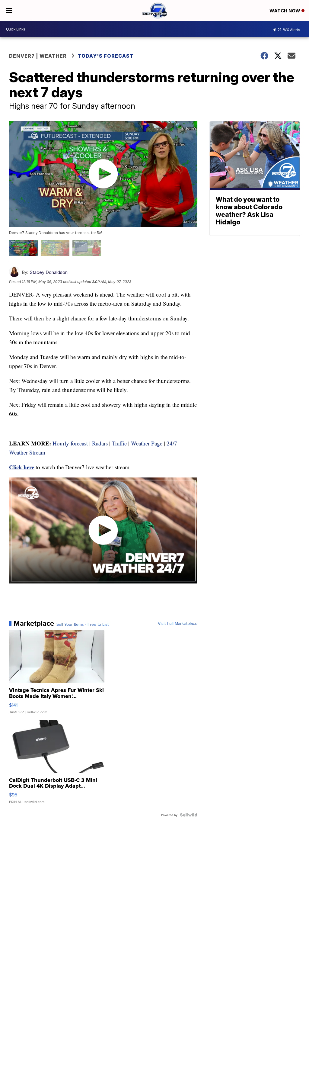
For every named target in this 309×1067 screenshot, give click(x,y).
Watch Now (285, 11)
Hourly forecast (70, 443)
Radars (100, 443)
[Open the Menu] (9, 10)
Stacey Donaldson (49, 272)
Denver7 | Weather (38, 56)
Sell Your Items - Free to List (82, 624)
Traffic (119, 443)
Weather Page (146, 443)
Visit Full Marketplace (177, 623)
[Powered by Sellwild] (188, 815)
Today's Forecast (106, 56)
